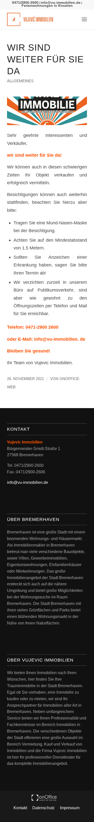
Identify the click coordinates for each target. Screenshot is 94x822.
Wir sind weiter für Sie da (45, 59)
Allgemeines (20, 81)
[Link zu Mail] (70, 815)
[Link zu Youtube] (51, 815)
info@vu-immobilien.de (60, 3)
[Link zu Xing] (60, 815)
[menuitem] (84, 19)
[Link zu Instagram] (41, 815)
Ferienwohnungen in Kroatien (47, 6)
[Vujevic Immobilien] (39, 19)
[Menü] (84, 19)
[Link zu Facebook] (32, 815)
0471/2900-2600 (25, 3)
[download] (47, 111)
